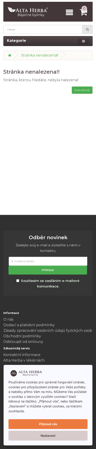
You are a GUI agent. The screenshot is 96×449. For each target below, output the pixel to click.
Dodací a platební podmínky (29, 325)
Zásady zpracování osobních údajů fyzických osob (47, 330)
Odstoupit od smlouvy (23, 342)
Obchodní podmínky (22, 336)
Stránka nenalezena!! (39, 55)
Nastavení (48, 435)
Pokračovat (82, 90)
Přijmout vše (48, 424)
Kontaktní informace (21, 355)
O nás (8, 319)
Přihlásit (48, 270)
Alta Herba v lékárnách (23, 360)
